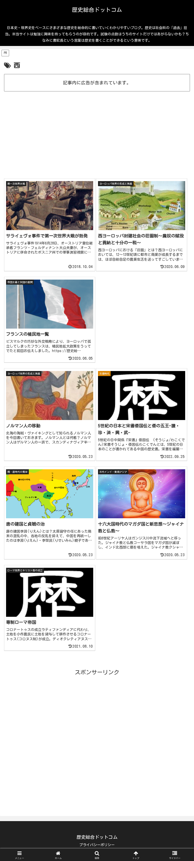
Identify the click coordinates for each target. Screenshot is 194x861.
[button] (179, 756)
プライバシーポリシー (97, 845)
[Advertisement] (97, 107)
